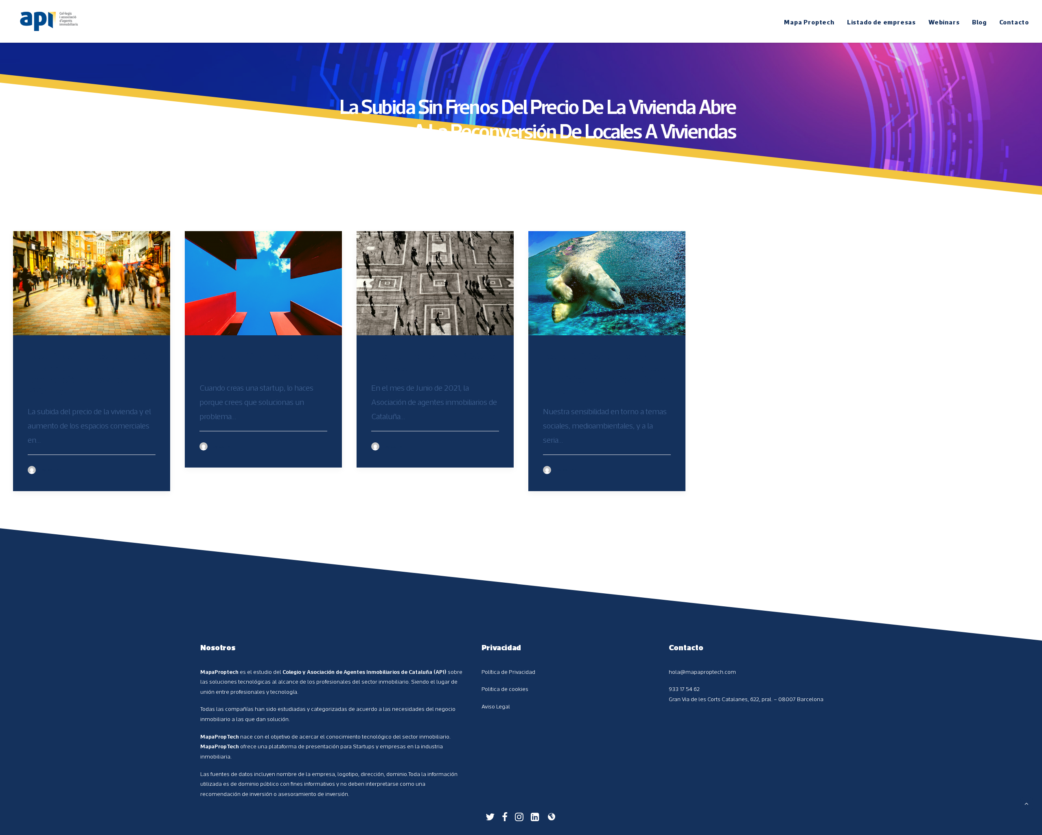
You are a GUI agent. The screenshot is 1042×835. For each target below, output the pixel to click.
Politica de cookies (505, 689)
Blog (979, 22)
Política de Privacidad (508, 672)
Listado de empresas (881, 22)
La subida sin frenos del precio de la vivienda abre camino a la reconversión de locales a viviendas (89, 373)
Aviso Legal (496, 706)
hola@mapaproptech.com (702, 672)
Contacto (1014, 22)
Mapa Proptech (809, 22)
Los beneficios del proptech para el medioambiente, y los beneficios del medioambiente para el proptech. (604, 373)
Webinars (943, 22)
